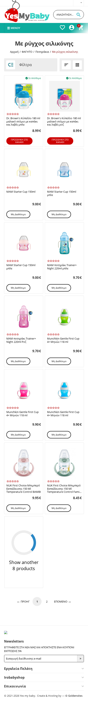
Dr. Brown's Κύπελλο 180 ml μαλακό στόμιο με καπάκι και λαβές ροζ (64, 121)
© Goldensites (73, 696)
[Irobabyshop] (27, 14)
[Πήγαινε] (80, 658)
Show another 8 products (23, 565)
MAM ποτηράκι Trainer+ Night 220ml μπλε (62, 267)
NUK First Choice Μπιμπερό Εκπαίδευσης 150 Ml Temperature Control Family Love (64, 489)
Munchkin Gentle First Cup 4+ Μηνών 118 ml (63, 340)
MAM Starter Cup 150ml (20, 191)
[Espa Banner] (44, 632)
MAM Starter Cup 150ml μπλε (61, 193)
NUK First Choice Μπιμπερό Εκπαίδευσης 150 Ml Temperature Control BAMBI (23, 489)
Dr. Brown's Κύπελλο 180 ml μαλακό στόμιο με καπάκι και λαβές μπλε (23, 121)
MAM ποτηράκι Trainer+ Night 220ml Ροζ (21, 340)
